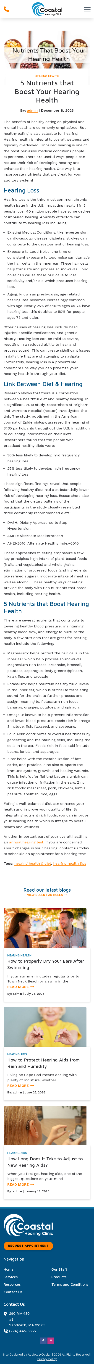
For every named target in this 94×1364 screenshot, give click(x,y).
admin (32, 110)
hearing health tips (69, 863)
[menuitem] (23, 1269)
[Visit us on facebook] (43, 1341)
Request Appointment (28, 1245)
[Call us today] (6, 9)
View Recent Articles (45, 895)
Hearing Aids (17, 1054)
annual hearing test (26, 842)
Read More (18, 987)
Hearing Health (47, 76)
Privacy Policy (47, 1359)
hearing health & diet (32, 863)
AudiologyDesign (39, 1354)
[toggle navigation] (87, 9)
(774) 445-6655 (22, 1331)
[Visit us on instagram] (50, 1341)
